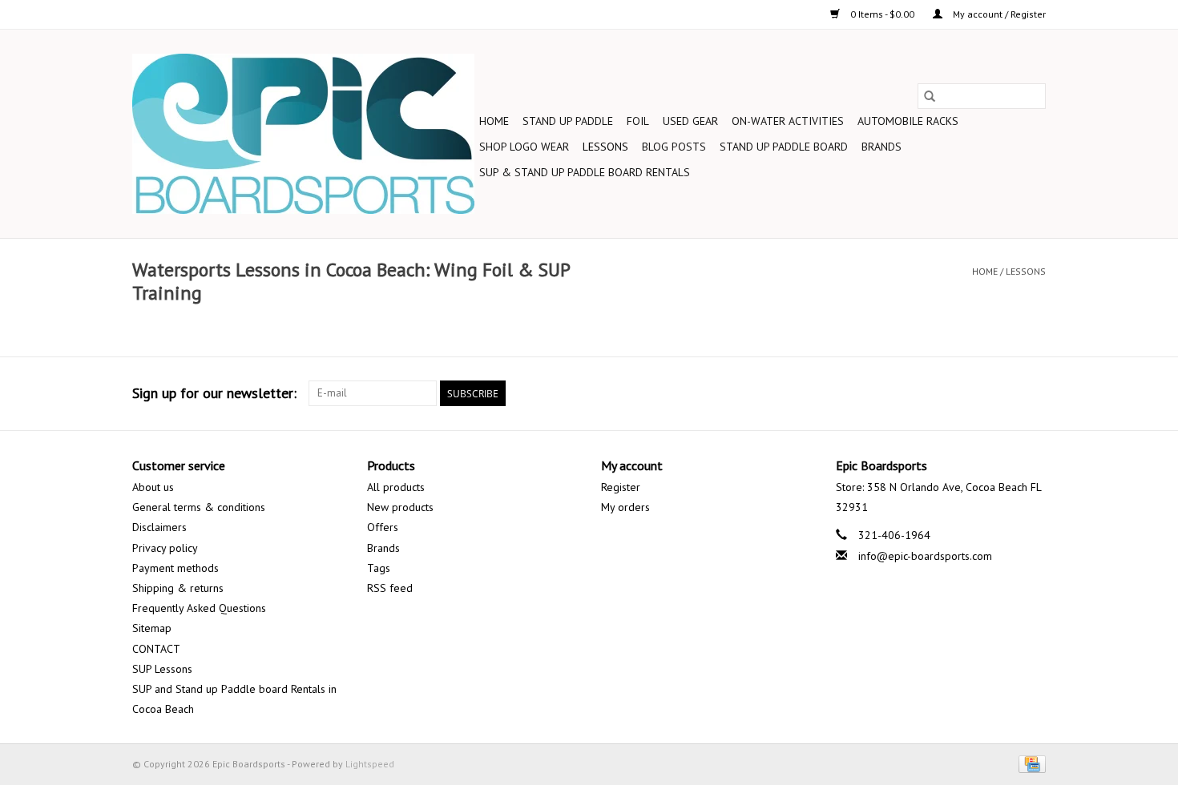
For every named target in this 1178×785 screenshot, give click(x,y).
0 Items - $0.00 (882, 14)
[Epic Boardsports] (303, 134)
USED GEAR (690, 121)
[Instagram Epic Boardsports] (1033, 393)
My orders (625, 507)
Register (620, 487)
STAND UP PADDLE (567, 121)
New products (400, 507)
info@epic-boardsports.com (925, 556)
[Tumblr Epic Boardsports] (1004, 393)
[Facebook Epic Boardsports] (860, 393)
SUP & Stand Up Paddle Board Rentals (584, 172)
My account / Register (998, 14)
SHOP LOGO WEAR (524, 146)
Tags (378, 568)
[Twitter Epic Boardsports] (889, 393)
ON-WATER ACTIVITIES (788, 121)
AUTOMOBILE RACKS (907, 121)
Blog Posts (674, 146)
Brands (881, 146)
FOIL (638, 121)
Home (494, 121)
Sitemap (151, 628)
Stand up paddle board (784, 146)
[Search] (930, 96)
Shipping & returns (178, 588)
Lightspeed (369, 764)
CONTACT (156, 649)
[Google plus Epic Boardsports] (917, 393)
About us (153, 487)
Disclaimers (159, 527)
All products (396, 487)
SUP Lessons (162, 669)
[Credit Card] (1029, 763)
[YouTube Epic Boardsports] (975, 393)
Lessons (605, 146)
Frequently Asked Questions (199, 608)
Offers (382, 527)
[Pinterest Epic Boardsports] (946, 393)
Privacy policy (165, 548)
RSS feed (390, 588)
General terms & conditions (198, 507)
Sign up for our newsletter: (214, 392)
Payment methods (175, 568)
